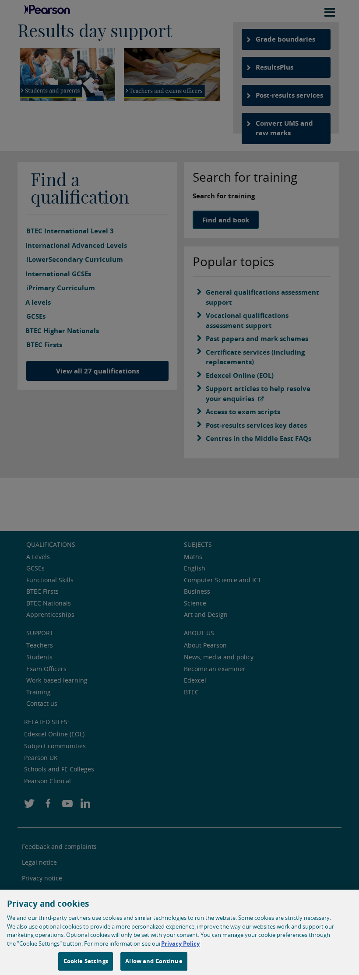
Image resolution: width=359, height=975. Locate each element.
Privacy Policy (180, 943)
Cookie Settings (85, 961)
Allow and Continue (153, 961)
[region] (179, 932)
